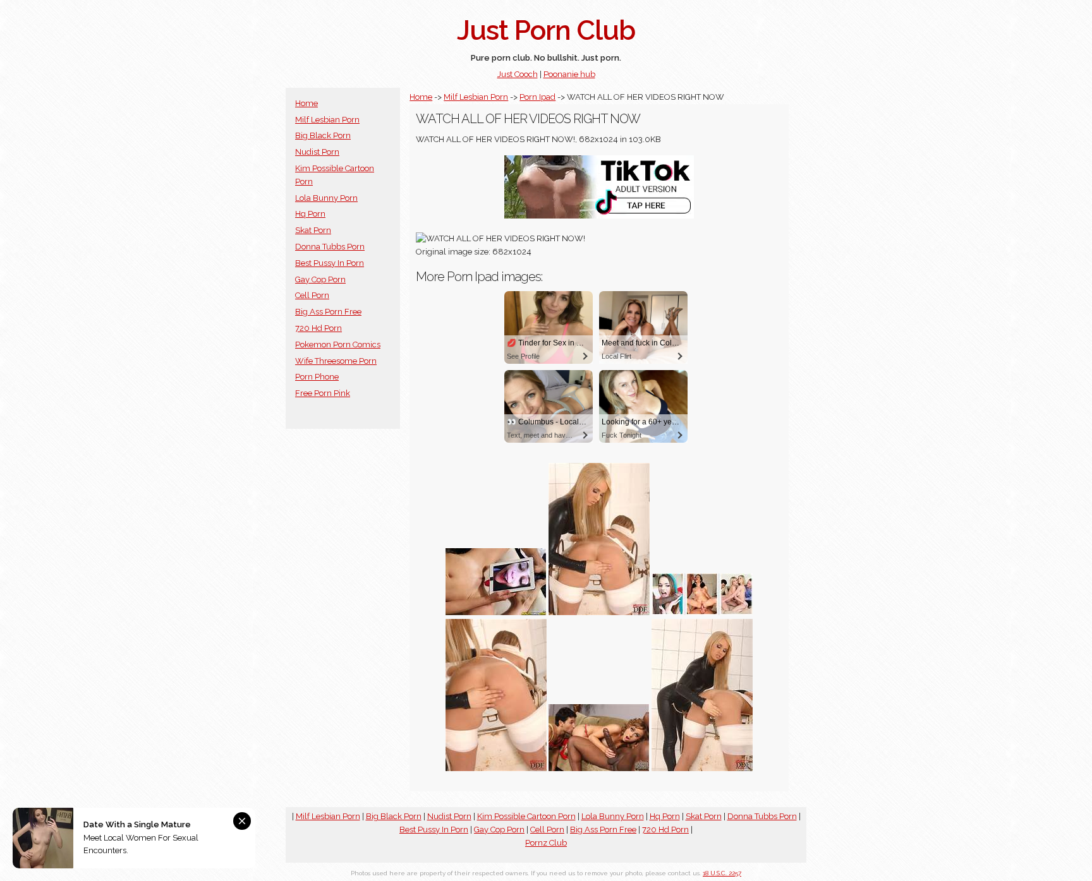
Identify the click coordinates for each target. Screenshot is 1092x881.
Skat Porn (313, 230)
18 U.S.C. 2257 (722, 873)
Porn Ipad (537, 97)
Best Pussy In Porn (329, 263)
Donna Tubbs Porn (330, 246)
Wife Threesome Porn (336, 361)
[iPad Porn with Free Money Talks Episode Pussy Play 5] (496, 612)
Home (306, 103)
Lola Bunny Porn (326, 198)
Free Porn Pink (322, 393)
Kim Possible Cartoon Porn (526, 816)
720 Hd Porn (318, 328)
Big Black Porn (323, 135)
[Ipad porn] (702, 612)
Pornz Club (546, 843)
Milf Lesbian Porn (327, 119)
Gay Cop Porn (320, 279)
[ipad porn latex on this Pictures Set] (599, 612)
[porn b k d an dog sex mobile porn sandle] (599, 768)
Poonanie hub (569, 74)
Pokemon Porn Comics (337, 344)
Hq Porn (310, 214)
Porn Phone (317, 376)
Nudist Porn (317, 152)
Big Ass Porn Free (328, 311)
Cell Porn (312, 295)
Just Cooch (517, 74)
